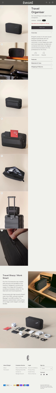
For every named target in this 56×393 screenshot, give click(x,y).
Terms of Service (32, 373)
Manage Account (20, 373)
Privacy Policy (31, 369)
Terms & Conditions (33, 367)
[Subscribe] (51, 368)
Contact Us (18, 371)
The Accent (6, 369)
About (4, 367)
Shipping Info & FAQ (20, 369)
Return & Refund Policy (21, 367)
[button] (2, 2)
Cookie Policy (31, 371)
